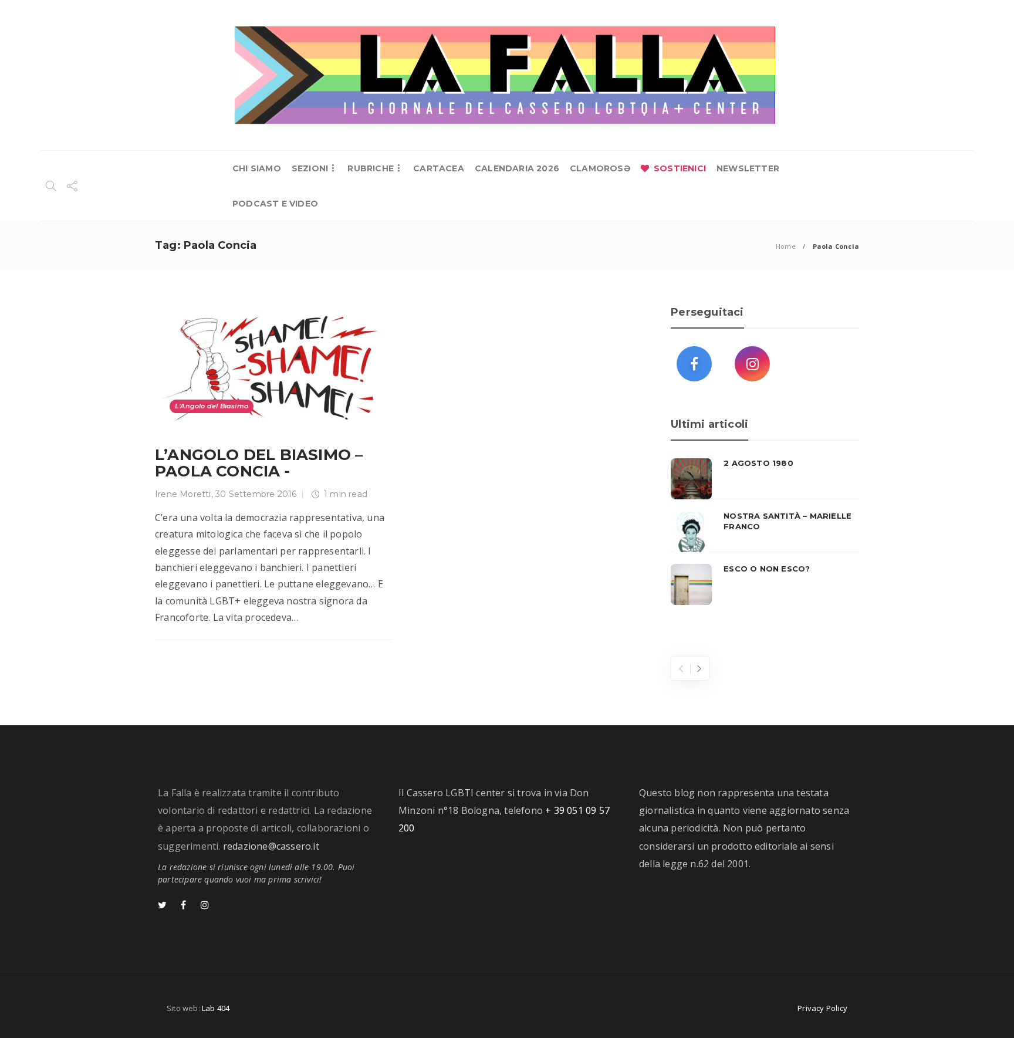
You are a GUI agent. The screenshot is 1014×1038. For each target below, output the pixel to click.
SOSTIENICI (680, 168)
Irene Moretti (183, 494)
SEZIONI (310, 168)
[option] (765, 531)
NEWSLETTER (747, 168)
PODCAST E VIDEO (275, 203)
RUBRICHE (370, 168)
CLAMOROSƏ (600, 168)
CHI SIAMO (256, 168)
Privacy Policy (822, 1008)
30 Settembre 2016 (255, 494)
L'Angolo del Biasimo (211, 406)
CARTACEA (438, 168)
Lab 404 (215, 1008)
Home (786, 246)
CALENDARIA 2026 (517, 168)
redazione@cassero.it (271, 846)
